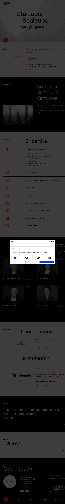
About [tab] (48, 244)
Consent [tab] (17, 244)
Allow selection (32, 261)
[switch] (26, 258)
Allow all (47, 261)
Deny (18, 261)
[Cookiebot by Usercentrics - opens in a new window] (49, 241)
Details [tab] (32, 244)
